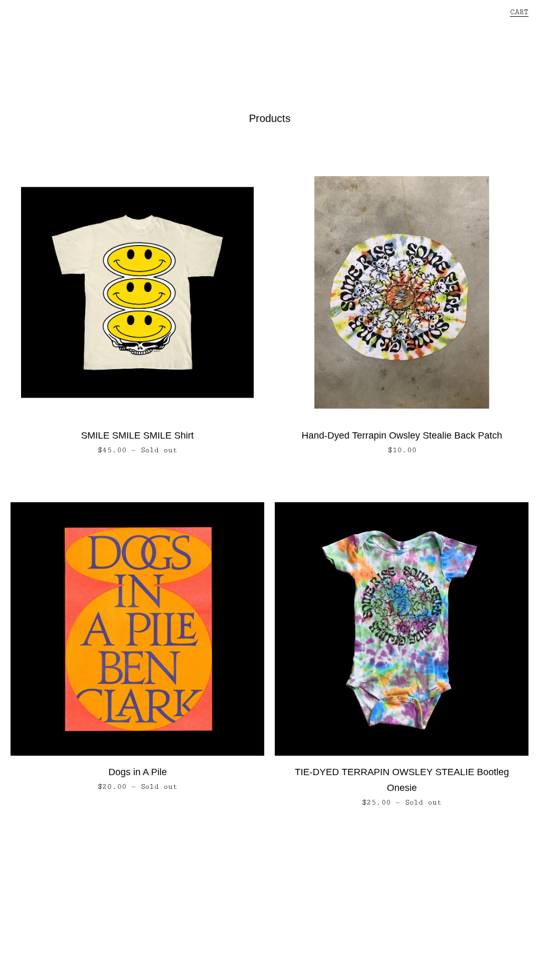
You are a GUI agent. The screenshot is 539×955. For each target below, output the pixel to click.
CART (519, 12)
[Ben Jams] (269, 52)
